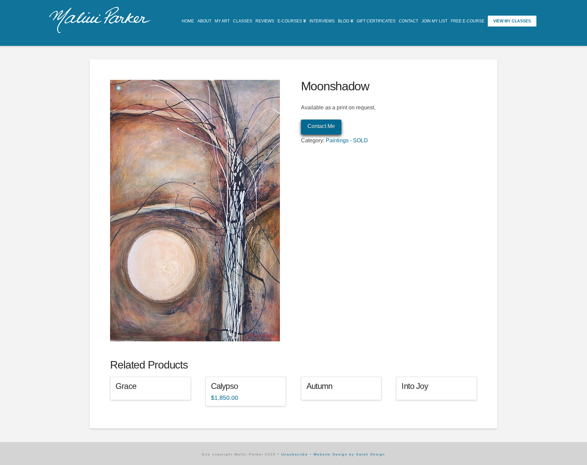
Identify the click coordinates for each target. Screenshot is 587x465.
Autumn (319, 386)
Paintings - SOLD (347, 140)
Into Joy (415, 386)
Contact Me (321, 126)
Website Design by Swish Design (349, 454)
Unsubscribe (294, 454)
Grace (125, 386)
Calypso (224, 386)
